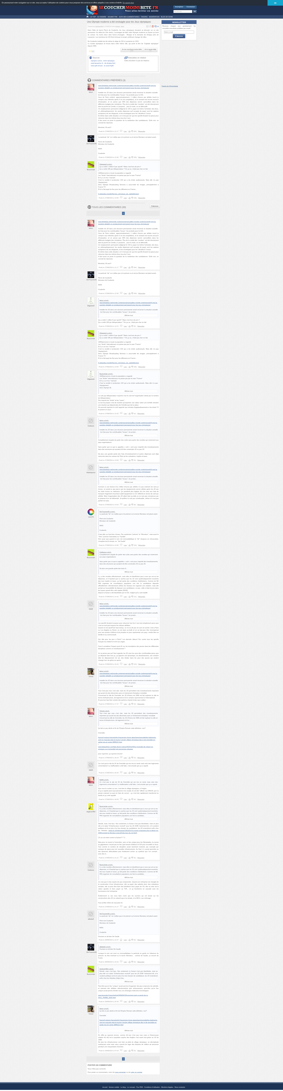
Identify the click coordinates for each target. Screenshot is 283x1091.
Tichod (91, 676)
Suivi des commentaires (129, 17)
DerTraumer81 (91, 143)
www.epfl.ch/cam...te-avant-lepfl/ (102, 66)
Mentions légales (167, 1087)
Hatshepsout (90, 472)
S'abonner (154, 206)
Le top (93, 17)
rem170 (91, 517)
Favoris (144, 17)
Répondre (141, 131)
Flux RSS (139, 1087)
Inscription (179, 7)
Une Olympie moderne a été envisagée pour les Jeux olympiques (119, 22)
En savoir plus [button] (128, 3)
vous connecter (120, 1072)
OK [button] (275, 3)
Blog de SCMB (167, 17)
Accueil (104, 1087)
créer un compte (136, 1072)
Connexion (191, 7)
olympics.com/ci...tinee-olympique (103, 61)
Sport (122, 26)
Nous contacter (180, 1087)
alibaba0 (91, 919)
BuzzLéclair (91, 169)
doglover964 (99, 26)
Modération (154, 17)
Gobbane (91, 426)
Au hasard (101, 17)
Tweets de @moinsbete (170, 86)
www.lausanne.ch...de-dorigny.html (103, 63)
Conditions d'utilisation (152, 1087)
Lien (125, 131)
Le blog (123, 1087)
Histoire (117, 26)
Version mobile (114, 1087)
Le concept (131, 1087)
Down (132, 131)
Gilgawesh (103, 164)
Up (129, 131)
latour (91, 92)
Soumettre (112, 17)
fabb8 (91, 609)
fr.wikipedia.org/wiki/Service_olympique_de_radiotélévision (118, 194)
